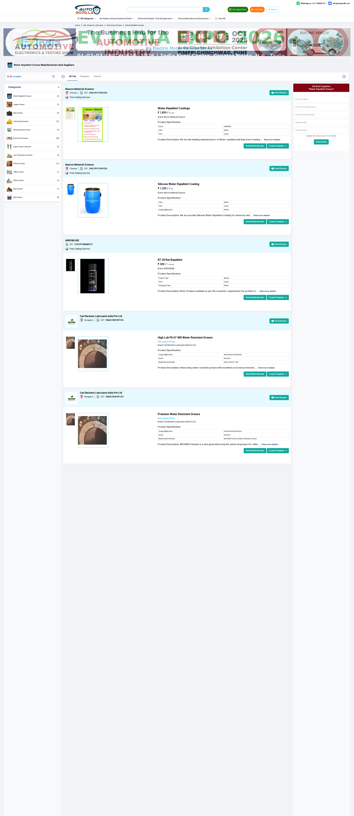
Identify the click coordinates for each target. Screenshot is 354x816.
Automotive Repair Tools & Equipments (155, 18)
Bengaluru (84, 76)
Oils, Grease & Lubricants (93, 25)
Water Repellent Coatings (174, 108)
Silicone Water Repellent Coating (178, 184)
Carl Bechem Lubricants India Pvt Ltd (101, 316)
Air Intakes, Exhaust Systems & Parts (116, 18)
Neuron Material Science (79, 89)
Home (77, 25)
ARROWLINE (72, 240)
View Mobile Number (255, 146)
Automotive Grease (114, 25)
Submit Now (321, 142)
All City (72, 76)
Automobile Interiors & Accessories (193, 18)
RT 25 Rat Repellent (170, 259)
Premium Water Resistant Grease (179, 414)
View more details (272, 140)
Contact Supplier (276, 146)
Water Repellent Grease (134, 25)
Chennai (97, 76)
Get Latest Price (166, 341)
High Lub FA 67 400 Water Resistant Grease (185, 337)
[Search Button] (53, 76)
